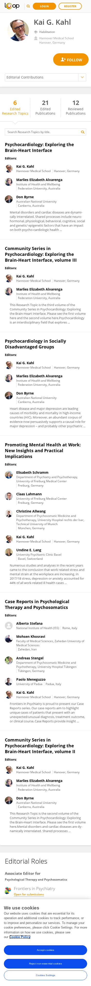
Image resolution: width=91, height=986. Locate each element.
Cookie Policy (19, 937)
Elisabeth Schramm (32, 472)
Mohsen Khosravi (30, 636)
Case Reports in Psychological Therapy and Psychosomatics (37, 604)
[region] (45, 942)
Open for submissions (29, 894)
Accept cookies (45, 950)
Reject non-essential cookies (45, 963)
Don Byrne (25, 197)
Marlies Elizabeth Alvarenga (39, 179)
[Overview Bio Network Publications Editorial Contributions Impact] (45, 77)
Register (70, 6)
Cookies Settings (45, 975)
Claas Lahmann (29, 494)
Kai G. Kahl (25, 166)
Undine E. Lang (28, 550)
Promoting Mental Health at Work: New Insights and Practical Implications (43, 450)
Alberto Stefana (29, 623)
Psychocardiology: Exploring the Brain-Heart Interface (39, 147)
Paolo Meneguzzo (31, 679)
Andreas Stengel (29, 658)
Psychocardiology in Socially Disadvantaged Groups (35, 344)
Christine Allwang (31, 511)
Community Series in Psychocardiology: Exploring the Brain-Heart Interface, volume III (41, 254)
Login (44, 6)
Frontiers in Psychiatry (34, 888)
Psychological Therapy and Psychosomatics (36, 879)
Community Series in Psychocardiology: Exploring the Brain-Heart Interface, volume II (40, 745)
